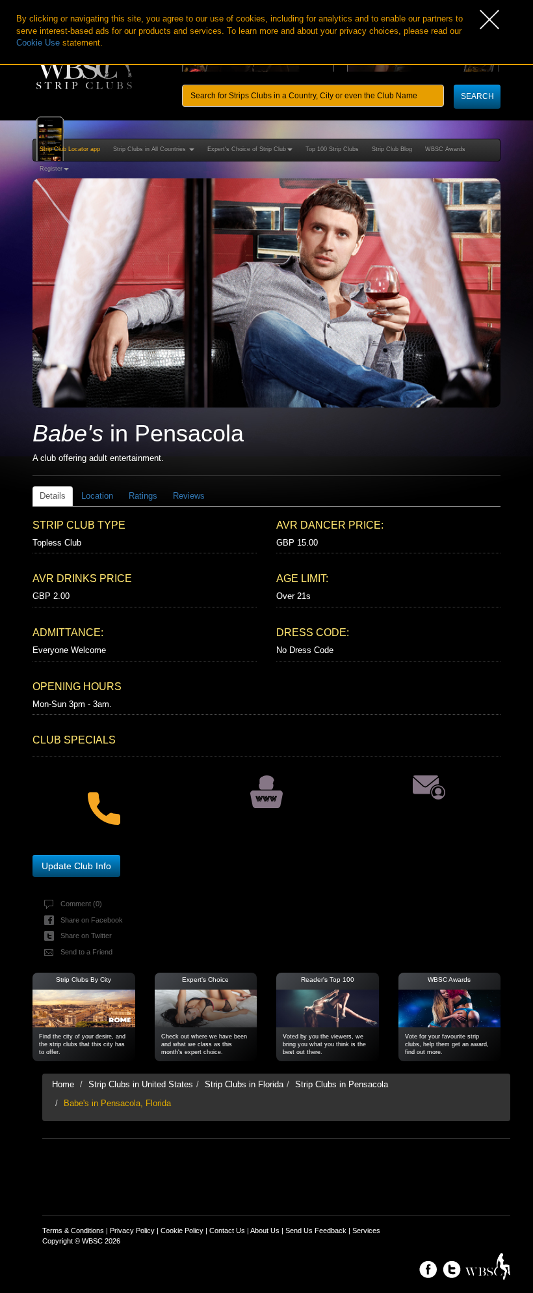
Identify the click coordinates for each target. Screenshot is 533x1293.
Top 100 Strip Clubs (332, 149)
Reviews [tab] (189, 496)
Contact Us (227, 1230)
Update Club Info (76, 866)
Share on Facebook (91, 920)
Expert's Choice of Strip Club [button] (246, 149)
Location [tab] (97, 496)
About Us (265, 1230)
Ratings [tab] (143, 496)
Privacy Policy (132, 1230)
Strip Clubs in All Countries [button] (150, 149)
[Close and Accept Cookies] (506, 19)
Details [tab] (53, 496)
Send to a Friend (86, 952)
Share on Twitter (86, 935)
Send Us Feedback (315, 1230)
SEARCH (477, 96)
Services (366, 1230)
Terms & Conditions (73, 1230)
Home (63, 1084)
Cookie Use (38, 43)
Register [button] (51, 168)
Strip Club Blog (392, 149)
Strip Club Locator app (70, 149)
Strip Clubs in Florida (244, 1084)
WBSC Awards (445, 149)
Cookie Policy (182, 1230)
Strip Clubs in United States (140, 1084)
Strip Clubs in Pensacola (341, 1084)
